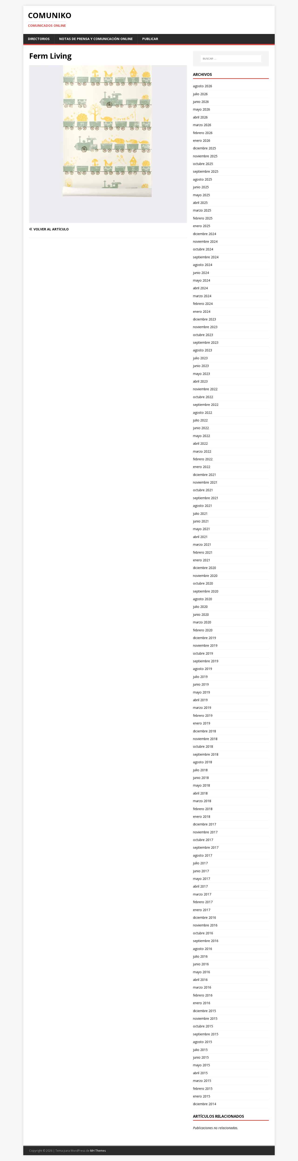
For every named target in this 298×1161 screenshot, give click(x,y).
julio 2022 (200, 420)
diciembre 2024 (204, 234)
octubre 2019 (203, 653)
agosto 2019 (202, 668)
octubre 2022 (203, 397)
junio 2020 (201, 614)
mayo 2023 (201, 373)
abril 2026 (200, 117)
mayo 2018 (201, 785)
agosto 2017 (202, 855)
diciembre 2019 (204, 638)
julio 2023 (200, 358)
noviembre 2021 (205, 482)
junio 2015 (201, 1057)
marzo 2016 (202, 987)
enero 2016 (201, 1003)
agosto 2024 (202, 264)
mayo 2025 (201, 195)
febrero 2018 (203, 809)
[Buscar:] (231, 59)
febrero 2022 (203, 459)
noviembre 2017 (205, 832)
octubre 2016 (203, 933)
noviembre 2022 (205, 389)
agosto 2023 (202, 350)
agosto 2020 (202, 599)
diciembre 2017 (204, 824)
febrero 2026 (203, 133)
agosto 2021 (202, 505)
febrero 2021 (203, 552)
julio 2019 (200, 676)
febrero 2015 (203, 1088)
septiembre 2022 (205, 404)
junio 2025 (201, 187)
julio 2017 (200, 863)
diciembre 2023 (204, 319)
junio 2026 (201, 101)
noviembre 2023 (205, 327)
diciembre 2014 (204, 1104)
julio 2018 (200, 770)
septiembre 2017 (205, 847)
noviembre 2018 (205, 739)
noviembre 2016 (205, 925)
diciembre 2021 (204, 474)
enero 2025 (201, 226)
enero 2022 (201, 466)
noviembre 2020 (205, 575)
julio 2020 (200, 606)
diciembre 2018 (204, 731)
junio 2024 (201, 272)
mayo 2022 (201, 436)
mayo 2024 (201, 280)
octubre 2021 (203, 490)
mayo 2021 (201, 529)
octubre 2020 (203, 583)
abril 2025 (200, 202)
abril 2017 (200, 886)
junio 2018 (201, 777)
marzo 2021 (202, 544)
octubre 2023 (203, 335)
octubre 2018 (203, 746)
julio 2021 (200, 513)
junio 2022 (201, 428)
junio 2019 (201, 684)
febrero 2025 (203, 218)
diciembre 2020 (204, 567)
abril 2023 (200, 381)
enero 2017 (201, 910)
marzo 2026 (202, 125)
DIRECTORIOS (39, 39)
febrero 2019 (203, 715)
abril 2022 (200, 443)
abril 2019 (200, 700)
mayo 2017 (201, 878)
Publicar (150, 39)
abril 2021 (200, 537)
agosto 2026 (202, 86)
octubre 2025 (203, 164)
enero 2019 (201, 723)
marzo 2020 (202, 622)
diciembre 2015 (204, 1011)
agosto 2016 (202, 948)
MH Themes (98, 1151)
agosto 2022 (202, 412)
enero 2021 (201, 560)
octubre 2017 (203, 840)
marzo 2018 (202, 801)
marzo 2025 (202, 210)
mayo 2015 (201, 1065)
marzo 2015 (202, 1080)
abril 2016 (200, 979)
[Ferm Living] (108, 220)
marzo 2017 (202, 894)
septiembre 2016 (205, 941)
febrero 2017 (203, 902)
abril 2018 (200, 793)
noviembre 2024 (205, 241)
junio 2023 (201, 365)
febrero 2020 (203, 630)
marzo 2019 (202, 707)
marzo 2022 (202, 451)
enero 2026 (201, 140)
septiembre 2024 (205, 257)
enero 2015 (201, 1096)
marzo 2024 (202, 296)
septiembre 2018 (205, 754)
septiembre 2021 (205, 498)
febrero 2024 (203, 303)
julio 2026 (200, 94)
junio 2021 (201, 521)
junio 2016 (201, 964)
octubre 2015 (203, 1026)
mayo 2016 (201, 972)
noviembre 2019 (205, 645)
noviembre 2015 (205, 1018)
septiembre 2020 (205, 591)
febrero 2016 (203, 995)
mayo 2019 (201, 692)
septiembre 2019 (205, 661)
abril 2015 (200, 1073)
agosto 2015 (202, 1042)
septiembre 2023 (205, 342)
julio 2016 (200, 956)
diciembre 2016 (204, 917)
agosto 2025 (202, 179)
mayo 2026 (201, 109)
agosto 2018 (202, 762)
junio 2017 (201, 871)
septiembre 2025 (205, 171)
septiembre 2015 (205, 1034)
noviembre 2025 (205, 156)
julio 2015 (200, 1049)
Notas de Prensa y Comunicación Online (96, 39)
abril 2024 (200, 288)
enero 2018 (201, 816)
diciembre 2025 (204, 148)
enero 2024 (201, 311)
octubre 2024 (203, 249)
